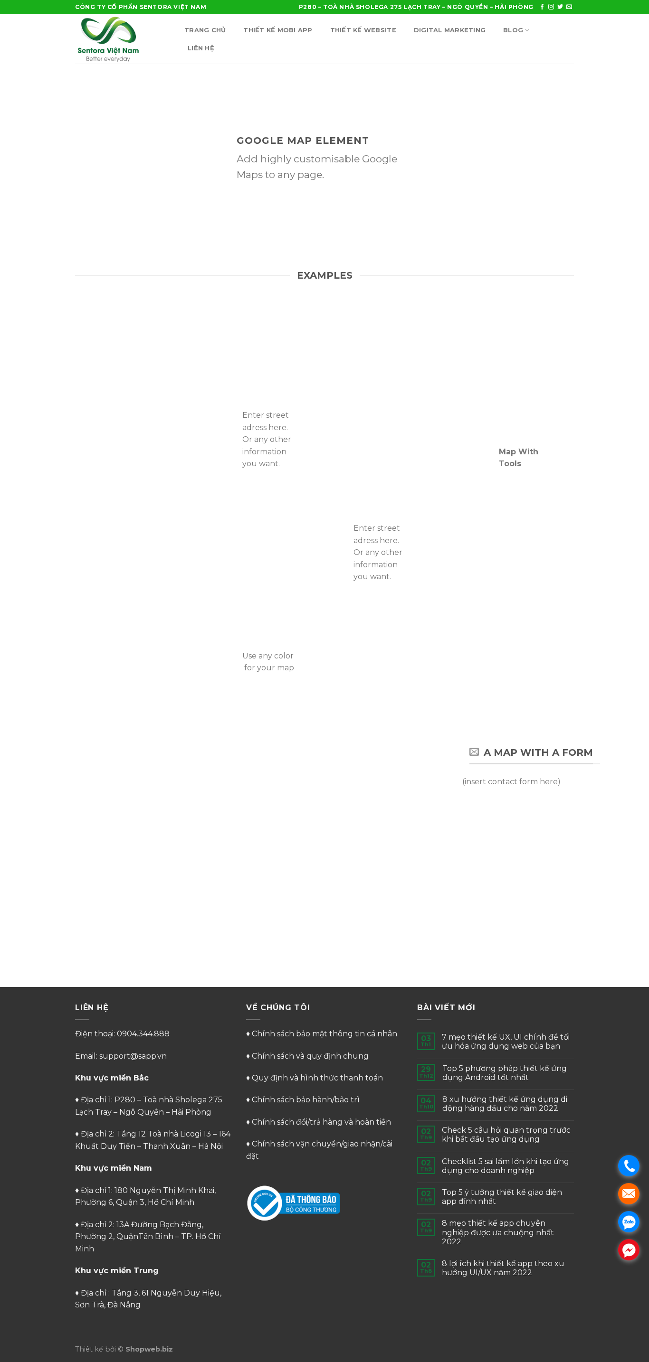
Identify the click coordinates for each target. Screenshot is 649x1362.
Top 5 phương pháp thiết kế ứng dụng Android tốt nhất (504, 1073)
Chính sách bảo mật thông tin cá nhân (324, 1033)
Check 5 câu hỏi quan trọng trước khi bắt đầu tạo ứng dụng (506, 1135)
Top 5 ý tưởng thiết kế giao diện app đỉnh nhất (502, 1197)
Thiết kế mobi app (277, 30)
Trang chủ (205, 30)
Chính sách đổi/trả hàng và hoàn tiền (321, 1122)
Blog (513, 30)
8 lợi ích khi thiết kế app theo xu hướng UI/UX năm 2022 (503, 1268)
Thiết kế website (363, 30)
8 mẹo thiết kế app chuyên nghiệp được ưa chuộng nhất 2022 (498, 1232)
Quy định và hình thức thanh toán (317, 1077)
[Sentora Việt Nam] (122, 39)
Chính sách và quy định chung (310, 1056)
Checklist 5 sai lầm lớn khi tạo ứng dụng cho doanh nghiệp (505, 1166)
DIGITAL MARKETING (450, 30)
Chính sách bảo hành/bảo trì (306, 1099)
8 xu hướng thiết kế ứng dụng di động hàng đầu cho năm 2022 (504, 1104)
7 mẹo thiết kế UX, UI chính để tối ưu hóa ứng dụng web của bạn (506, 1042)
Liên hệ (201, 48)
